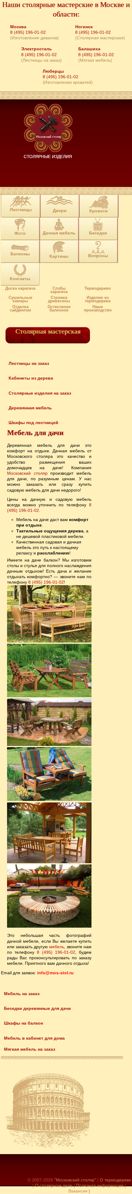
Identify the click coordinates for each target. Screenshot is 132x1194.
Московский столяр (27, 473)
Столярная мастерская (47, 331)
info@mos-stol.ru (55, 972)
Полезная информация (99, 1185)
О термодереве (115, 1179)
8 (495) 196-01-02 (28, 32)
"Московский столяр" (75, 1179)
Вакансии (77, 1190)
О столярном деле (53, 1185)
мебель (56, 946)
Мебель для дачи (35, 433)
